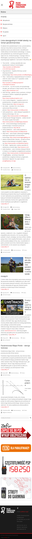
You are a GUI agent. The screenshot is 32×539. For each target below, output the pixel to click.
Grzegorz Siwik (16, 209)
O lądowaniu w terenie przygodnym (28, 181)
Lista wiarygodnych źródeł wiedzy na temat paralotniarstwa (16, 41)
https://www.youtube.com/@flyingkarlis (17, 116)
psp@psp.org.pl (24, 511)
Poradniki (5, 169)
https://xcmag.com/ (18, 104)
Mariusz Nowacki (6, 340)
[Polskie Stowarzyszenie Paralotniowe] (17, 5)
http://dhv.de (17, 127)
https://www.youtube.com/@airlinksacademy (16, 143)
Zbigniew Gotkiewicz (7, 412)
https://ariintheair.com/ (12, 90)
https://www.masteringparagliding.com (20, 137)
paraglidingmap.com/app (9, 161)
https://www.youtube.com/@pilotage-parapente (15, 122)
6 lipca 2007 (5, 373)
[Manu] (2, 5)
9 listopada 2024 (6, 167)
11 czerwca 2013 (6, 250)
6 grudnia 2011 (6, 292)
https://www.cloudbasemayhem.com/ (12, 98)
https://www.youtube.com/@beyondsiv (17, 110)
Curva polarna (27, 382)
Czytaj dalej (4, 203)
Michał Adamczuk (17, 169)
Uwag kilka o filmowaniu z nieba (27, 219)
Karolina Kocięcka (6, 252)
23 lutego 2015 (6, 207)
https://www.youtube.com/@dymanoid (17, 131)
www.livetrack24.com (10, 330)
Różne (8, 169)
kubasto (5, 537)
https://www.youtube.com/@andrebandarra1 (19, 153)
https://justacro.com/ (23, 147)
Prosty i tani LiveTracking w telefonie (28, 306)
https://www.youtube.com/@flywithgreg (21, 75)
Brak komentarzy (16, 167)
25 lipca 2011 (5, 338)
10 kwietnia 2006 (6, 410)
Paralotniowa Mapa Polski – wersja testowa (15, 346)
